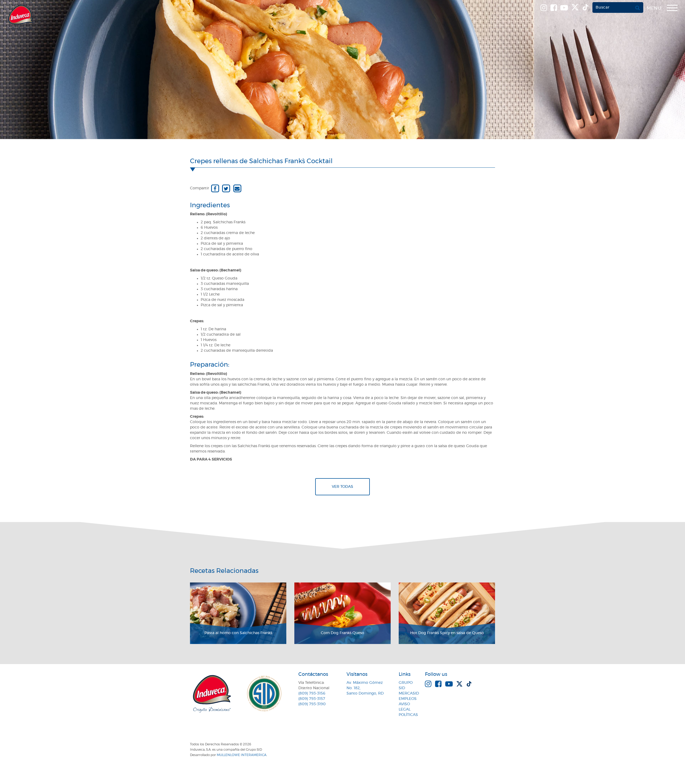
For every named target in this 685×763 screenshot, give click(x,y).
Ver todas (342, 487)
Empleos (408, 699)
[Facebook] (215, 188)
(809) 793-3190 (312, 704)
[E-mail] (237, 188)
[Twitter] (226, 188)
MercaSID (409, 693)
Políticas (408, 715)
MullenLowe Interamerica (242, 755)
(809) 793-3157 (311, 699)
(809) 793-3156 (311, 693)
